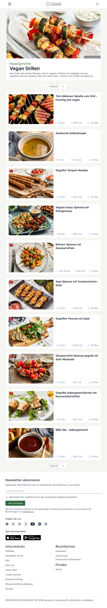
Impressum (61, 551)
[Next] (63, 86)
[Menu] (10, 4)
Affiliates (9, 551)
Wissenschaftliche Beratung (19, 584)
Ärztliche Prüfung (14, 579)
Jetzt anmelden (15, 503)
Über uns (9, 565)
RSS (7, 560)
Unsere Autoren (13, 574)
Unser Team (11, 570)
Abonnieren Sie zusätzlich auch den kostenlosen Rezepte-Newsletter (43, 497)
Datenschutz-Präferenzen (68, 559)
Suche (59, 569)
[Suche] (97, 4)
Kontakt (9, 588)
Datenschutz (28, 512)
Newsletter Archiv (14, 555)
